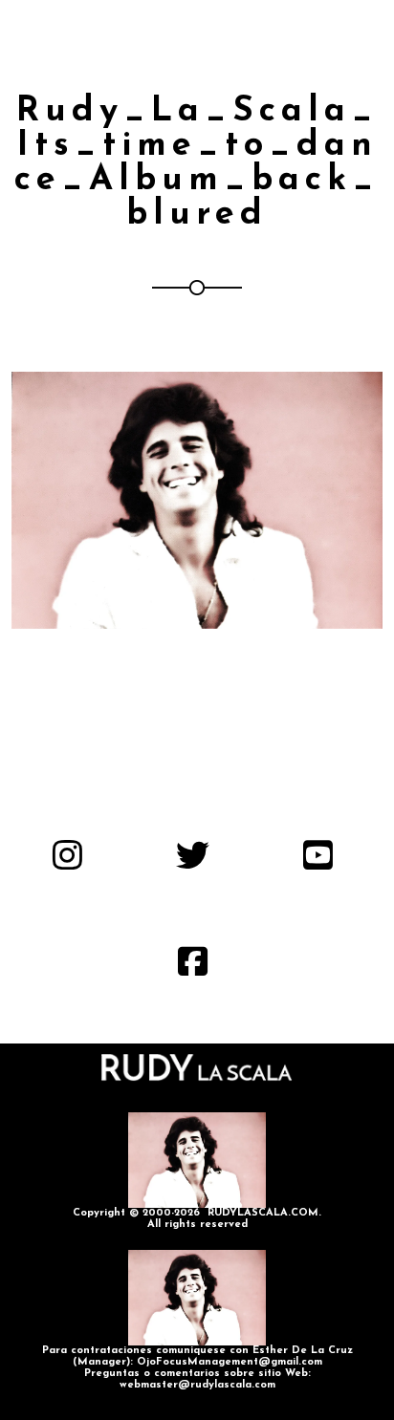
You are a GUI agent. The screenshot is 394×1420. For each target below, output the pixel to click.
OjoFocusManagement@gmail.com (229, 1362)
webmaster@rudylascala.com (197, 1385)
